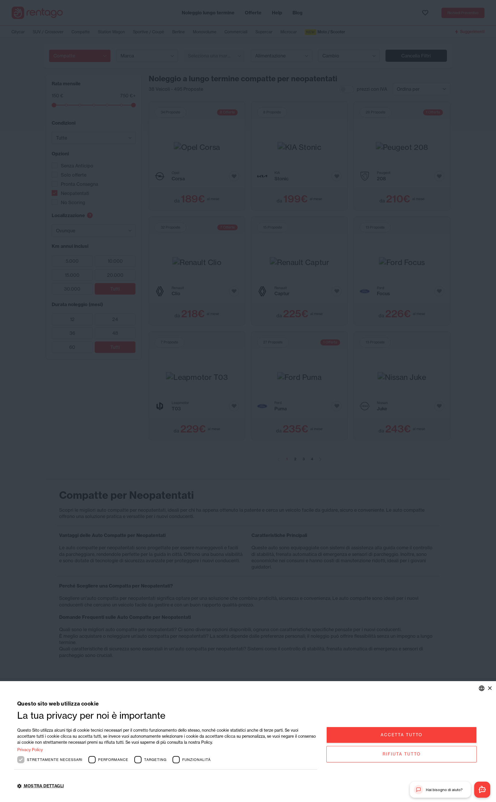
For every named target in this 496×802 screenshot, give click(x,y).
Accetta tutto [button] (402, 734)
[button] (167, 786)
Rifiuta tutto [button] (402, 754)
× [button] (489, 688)
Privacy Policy (30, 749)
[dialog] (248, 741)
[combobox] (482, 688)
